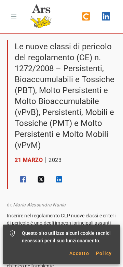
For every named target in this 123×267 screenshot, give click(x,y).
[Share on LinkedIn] (59, 179)
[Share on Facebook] (23, 179)
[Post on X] (41, 179)
